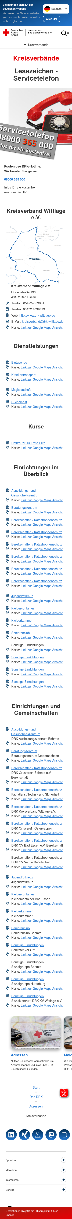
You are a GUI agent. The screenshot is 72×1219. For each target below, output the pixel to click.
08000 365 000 (14, 179)
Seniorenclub (20, 632)
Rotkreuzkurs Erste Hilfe (28, 442)
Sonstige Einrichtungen (27, 657)
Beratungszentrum (24, 507)
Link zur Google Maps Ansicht (42, 327)
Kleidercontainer (22, 608)
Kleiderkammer (22, 620)
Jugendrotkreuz (22, 596)
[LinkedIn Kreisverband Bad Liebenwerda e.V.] (11, 1134)
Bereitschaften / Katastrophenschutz (36, 519)
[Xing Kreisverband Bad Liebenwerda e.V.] (24, 1134)
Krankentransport (23, 374)
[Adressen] (36, 1032)
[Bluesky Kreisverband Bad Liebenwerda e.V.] (64, 1134)
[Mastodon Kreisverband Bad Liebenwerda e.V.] (51, 1134)
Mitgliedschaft (21, 389)
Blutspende (19, 362)
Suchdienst (19, 402)
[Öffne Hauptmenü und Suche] (65, 33)
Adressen (19, 1054)
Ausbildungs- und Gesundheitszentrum (25, 492)
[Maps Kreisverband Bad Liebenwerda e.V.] (37, 1134)
